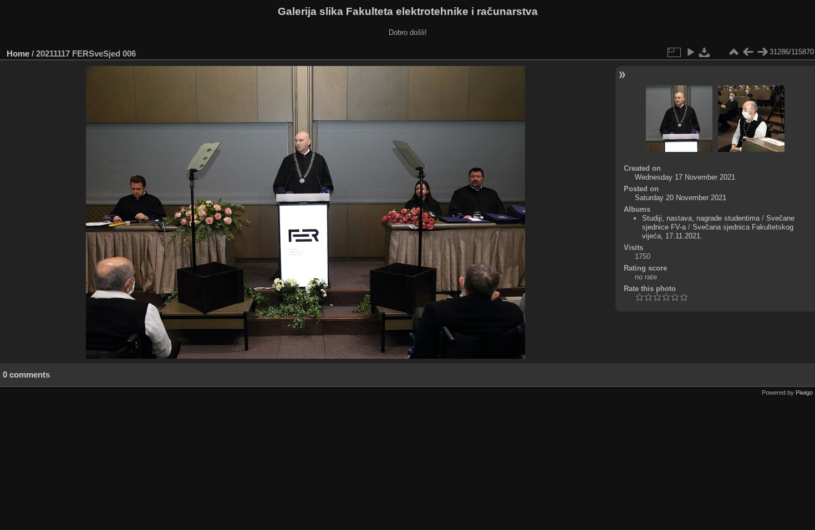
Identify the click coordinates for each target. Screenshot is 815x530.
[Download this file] (704, 52)
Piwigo (804, 392)
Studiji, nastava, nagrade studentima (701, 218)
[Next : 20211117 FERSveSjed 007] (762, 52)
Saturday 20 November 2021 (680, 197)
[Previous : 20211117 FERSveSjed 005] (748, 52)
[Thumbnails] (733, 52)
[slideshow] (690, 52)
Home (18, 53)
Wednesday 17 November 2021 (685, 177)
